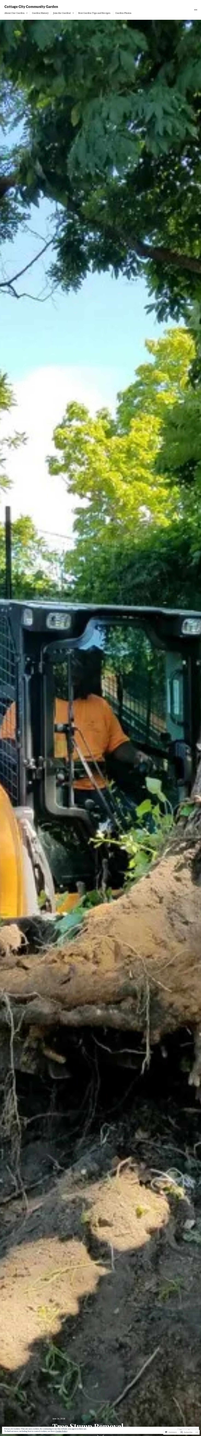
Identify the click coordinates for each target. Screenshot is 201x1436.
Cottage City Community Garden (31, 6)
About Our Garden (14, 13)
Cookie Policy (61, 1431)
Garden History (40, 13)
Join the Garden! (62, 13)
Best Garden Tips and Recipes (94, 13)
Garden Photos (123, 13)
